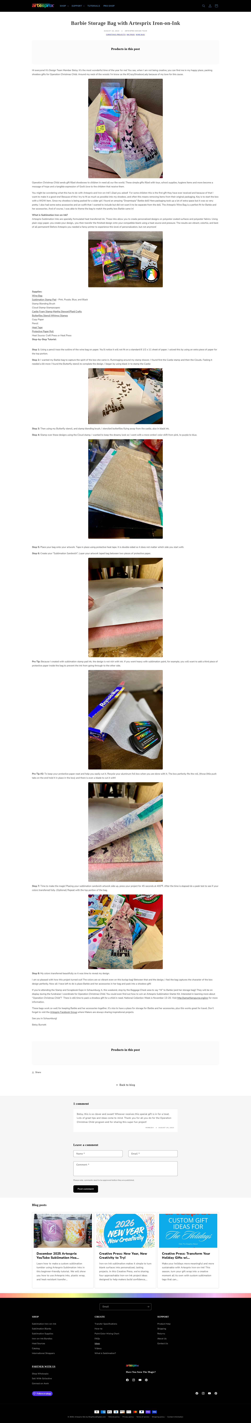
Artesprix (78, 1417)
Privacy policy (128, 1417)
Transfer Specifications (106, 1323)
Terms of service (142, 1417)
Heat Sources (38, 1343)
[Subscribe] (148, 1306)
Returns (161, 1333)
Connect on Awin (40, 1383)
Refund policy (114, 1417)
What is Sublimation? (105, 1353)
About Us (162, 1338)
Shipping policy (158, 1417)
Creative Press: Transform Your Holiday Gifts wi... (186, 1256)
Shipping (161, 1328)
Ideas (97, 1343)
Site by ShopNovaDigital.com (94, 1417)
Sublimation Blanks (41, 1328)
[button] (64, 6)
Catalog (36, 1348)
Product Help (164, 1323)
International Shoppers (43, 1353)
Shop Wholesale (40, 1373)
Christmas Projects (116, 35)
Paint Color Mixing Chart (107, 1333)
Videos (98, 1348)
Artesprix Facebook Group (63, 1012)
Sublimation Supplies (42, 1333)
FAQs (97, 1338)
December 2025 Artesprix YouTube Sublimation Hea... (58, 1256)
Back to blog (127, 1085)
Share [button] (38, 1072)
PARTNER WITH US (43, 1366)
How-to (98, 1328)
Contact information (175, 1417)
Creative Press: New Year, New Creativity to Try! (123, 1256)
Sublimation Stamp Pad (44, 299)
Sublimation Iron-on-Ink (44, 1323)
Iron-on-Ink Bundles (42, 1338)
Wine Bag (140, 35)
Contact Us (162, 1343)
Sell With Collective (42, 1378)
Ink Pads (131, 35)
